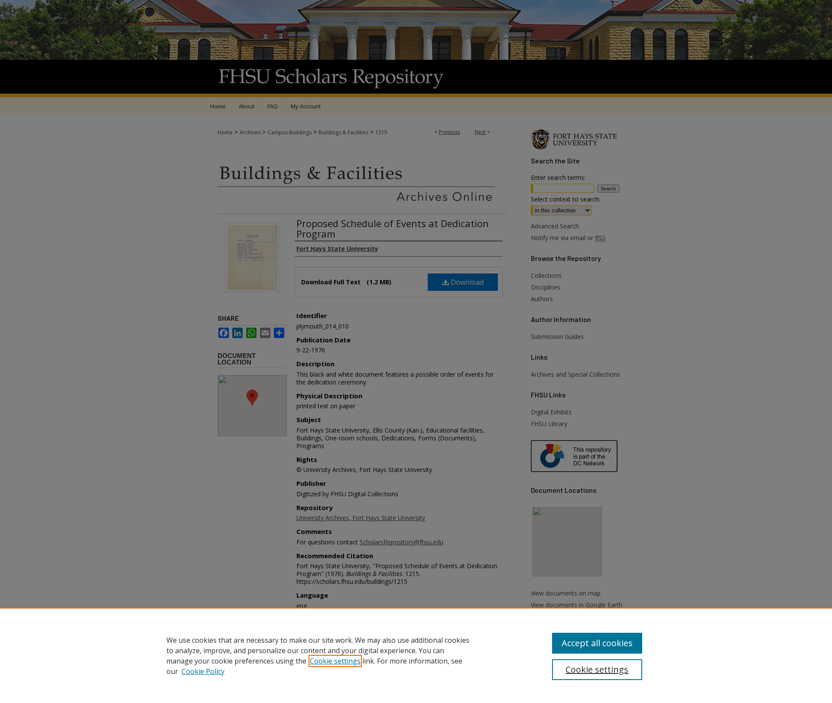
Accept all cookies (597, 643)
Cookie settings (335, 661)
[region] (416, 655)
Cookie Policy (203, 671)
